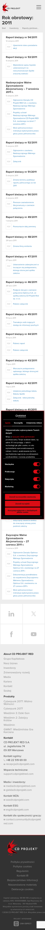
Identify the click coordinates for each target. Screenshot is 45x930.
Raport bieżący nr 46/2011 (21, 282)
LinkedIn (11, 614)
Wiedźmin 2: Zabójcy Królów (16, 719)
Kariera (8, 681)
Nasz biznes (11, 663)
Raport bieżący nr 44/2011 (21, 334)
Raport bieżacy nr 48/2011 (21, 237)
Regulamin (22, 871)
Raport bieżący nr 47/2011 (21, 256)
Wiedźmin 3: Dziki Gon (17, 713)
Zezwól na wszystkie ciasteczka (22, 497)
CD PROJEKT (11, 7)
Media (7, 677)
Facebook (11, 634)
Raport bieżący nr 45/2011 (21, 314)
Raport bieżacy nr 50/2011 (21, 194)
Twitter (34, 614)
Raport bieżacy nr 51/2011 (21, 172)
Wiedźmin (9, 725)
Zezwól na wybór (22, 504)
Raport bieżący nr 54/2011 (21, 37)
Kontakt (8, 686)
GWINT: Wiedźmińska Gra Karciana (18, 731)
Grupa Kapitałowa (14, 659)
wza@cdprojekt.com (17, 800)
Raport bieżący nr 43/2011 (21, 360)
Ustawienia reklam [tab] (34, 423)
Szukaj (7, 691)
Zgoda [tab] (7, 423)
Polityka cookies (22, 866)
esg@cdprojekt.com (17, 809)
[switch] (36, 472)
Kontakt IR (22, 875)
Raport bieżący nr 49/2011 (21, 217)
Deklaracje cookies (22, 889)
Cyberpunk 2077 (13, 708)
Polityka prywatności (22, 862)
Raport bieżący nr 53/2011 (21, 57)
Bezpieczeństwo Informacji (22, 880)
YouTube (34, 634)
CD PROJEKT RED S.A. (17, 742)
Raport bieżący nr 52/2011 (21, 142)
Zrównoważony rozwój (17, 672)
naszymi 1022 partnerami (23, 437)
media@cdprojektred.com (20, 786)
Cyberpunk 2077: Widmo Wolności (18, 702)
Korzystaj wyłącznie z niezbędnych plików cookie (22, 511)
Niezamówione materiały (22, 885)
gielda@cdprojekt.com (18, 790)
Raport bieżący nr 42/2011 (21, 383)
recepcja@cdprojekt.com (20, 764)
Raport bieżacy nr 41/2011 (21, 409)
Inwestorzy (10, 668)
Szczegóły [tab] (18, 423)
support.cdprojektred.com (18, 774)
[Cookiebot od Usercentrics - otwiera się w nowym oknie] (15, 416)
